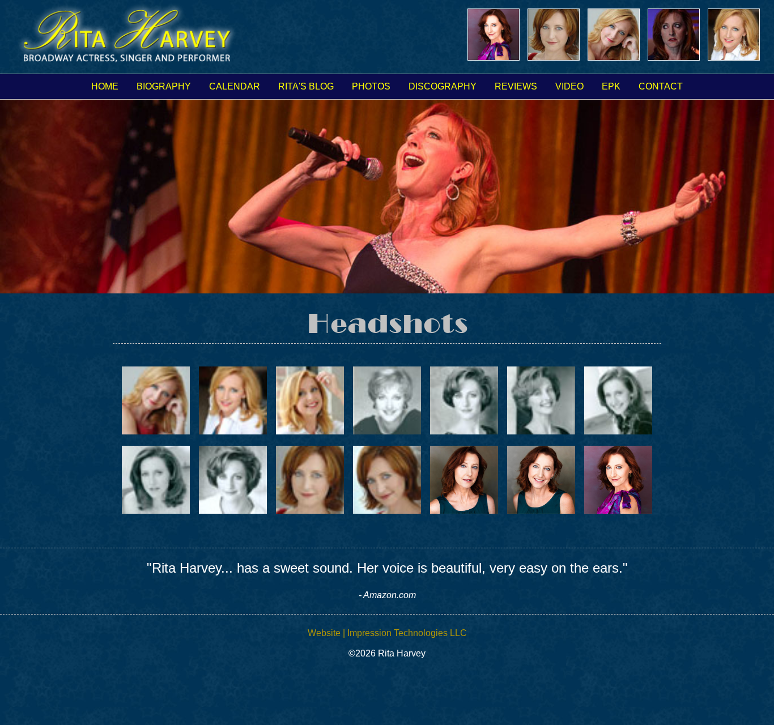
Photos (371, 86)
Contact (661, 86)
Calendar (234, 86)
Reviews (516, 86)
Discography (443, 86)
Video (569, 86)
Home (104, 86)
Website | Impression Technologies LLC (387, 633)
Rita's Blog (306, 86)
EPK (611, 86)
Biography (164, 86)
